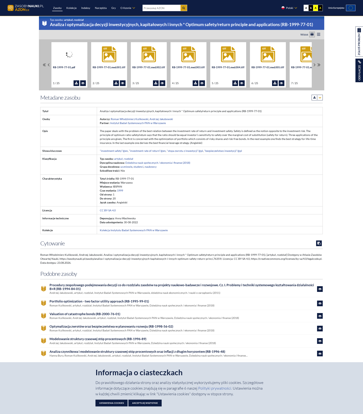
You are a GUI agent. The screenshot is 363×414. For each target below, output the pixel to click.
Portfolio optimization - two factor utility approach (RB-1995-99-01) (99, 301)
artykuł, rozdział (123, 158)
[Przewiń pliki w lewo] (49, 64)
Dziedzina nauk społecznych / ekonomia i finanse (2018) (157, 162)
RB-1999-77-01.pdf (64, 67)
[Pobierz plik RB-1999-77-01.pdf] (76, 83)
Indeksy (85, 7)
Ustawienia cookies (111, 403)
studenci (138, 166)
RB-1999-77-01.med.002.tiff (148, 67)
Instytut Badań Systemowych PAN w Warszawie (138, 123)
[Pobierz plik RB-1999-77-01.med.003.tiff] (195, 83)
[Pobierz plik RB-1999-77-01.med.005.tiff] (275, 83)
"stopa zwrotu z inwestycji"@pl (185, 150)
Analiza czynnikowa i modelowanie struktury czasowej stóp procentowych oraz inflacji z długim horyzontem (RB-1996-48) (137, 352)
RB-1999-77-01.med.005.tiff (267, 67)
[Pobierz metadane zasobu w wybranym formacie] (317, 97)
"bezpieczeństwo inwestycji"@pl (223, 150)
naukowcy (151, 166)
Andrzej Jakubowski (161, 119)
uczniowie (126, 166)
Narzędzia (101, 7)
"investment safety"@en (114, 150)
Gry (113, 7)
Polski (289, 7)
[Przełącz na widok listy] (318, 34)
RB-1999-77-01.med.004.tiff (228, 67)
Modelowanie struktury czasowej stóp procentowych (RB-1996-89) (98, 339)
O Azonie (125, 7)
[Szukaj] (184, 8)
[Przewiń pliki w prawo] (315, 64)
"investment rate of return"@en (147, 150)
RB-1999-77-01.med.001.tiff (109, 67)
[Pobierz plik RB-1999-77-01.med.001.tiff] (116, 83)
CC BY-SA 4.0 (108, 210)
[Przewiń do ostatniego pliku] (318, 64)
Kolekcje (71, 7)
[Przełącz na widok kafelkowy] (312, 34)
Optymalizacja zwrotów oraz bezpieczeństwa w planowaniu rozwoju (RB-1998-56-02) (111, 326)
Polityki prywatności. (215, 388)
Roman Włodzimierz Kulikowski (129, 119)
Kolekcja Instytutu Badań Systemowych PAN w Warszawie (134, 230)
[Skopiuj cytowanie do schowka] (319, 243)
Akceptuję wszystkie (145, 403)
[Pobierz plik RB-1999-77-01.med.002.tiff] (156, 83)
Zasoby (57, 7)
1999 (120, 190)
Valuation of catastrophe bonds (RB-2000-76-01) (85, 314)
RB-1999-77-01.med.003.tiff (188, 67)
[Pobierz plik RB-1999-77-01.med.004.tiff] (235, 83)
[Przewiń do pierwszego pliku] (44, 64)
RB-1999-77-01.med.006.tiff (307, 67)
